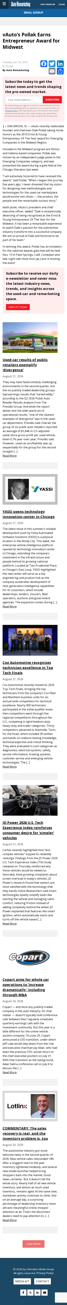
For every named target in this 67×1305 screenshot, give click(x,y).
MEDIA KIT (22, 1281)
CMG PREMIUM (47, 4)
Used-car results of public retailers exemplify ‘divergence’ (25, 364)
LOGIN (61, 4)
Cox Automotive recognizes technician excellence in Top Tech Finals (28, 667)
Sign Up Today (18, 307)
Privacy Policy (11, 110)
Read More (10, 455)
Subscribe (52, 99)
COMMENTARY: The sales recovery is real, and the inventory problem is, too (25, 1133)
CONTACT (42, 1281)
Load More (33, 1244)
